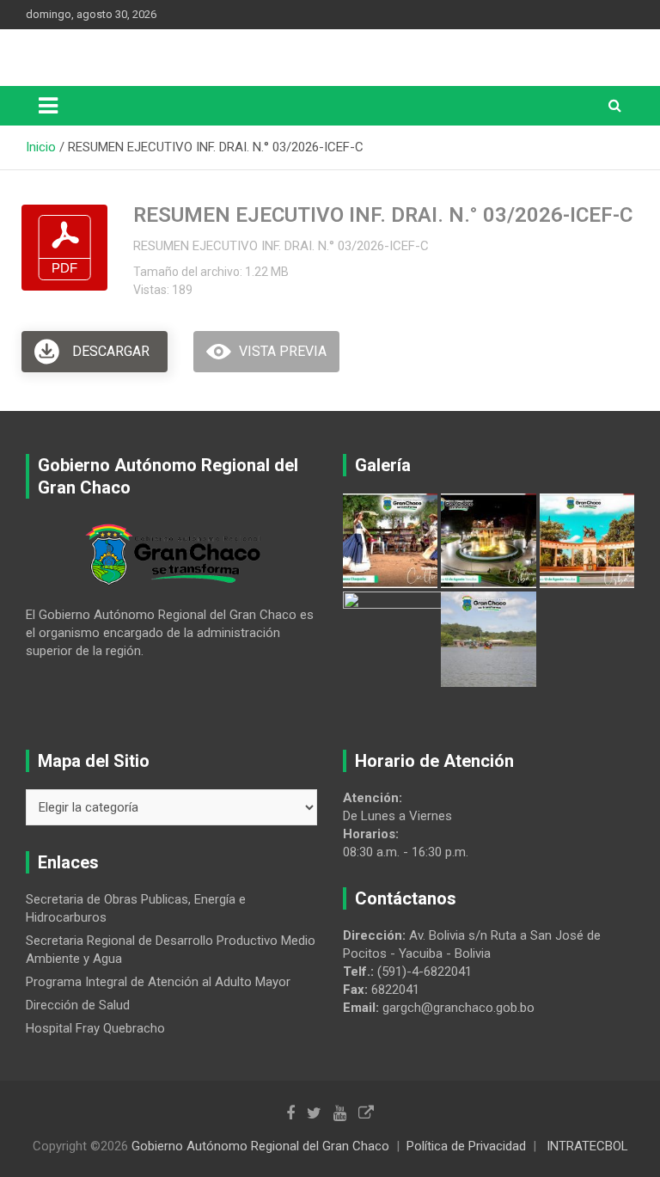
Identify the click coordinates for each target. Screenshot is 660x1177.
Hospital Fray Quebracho (95, 1028)
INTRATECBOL (587, 1146)
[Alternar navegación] (48, 106)
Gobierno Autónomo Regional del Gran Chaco (260, 1146)
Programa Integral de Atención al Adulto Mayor (158, 982)
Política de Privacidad (466, 1146)
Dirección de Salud (78, 1005)
